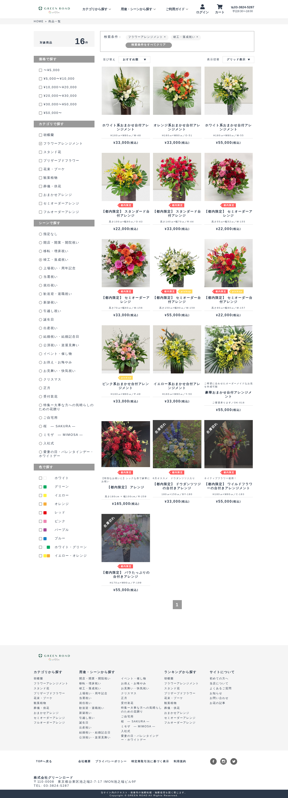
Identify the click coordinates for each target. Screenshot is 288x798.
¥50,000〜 (53, 113)
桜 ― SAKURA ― (59, 426)
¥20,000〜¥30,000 (60, 95)
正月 (46, 388)
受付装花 (50, 396)
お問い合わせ (219, 698)
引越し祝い (51, 311)
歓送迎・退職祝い (57, 294)
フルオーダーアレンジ (60, 212)
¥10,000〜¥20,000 (60, 87)
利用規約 (180, 761)
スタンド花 (51, 152)
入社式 (48, 443)
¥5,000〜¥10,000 (59, 78)
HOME (39, 21)
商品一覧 (54, 21)
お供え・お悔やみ (57, 362)
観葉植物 (50, 177)
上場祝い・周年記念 (59, 268)
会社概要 (84, 761)
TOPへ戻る (44, 761)
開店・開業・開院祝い (60, 242)
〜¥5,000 (52, 70)
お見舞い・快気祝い (59, 371)
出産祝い (50, 328)
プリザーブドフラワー (60, 160)
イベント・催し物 (57, 353)
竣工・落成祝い (55, 259)
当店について (219, 683)
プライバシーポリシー (111, 761)
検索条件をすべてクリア (148, 44)
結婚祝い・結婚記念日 (60, 336)
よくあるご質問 (221, 688)
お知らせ (216, 693)
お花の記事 (217, 703)
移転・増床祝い (55, 251)
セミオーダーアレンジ (60, 203)
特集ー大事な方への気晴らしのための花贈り (66, 407)
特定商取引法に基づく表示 (150, 761)
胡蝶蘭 (48, 135)
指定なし (50, 234)
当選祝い (50, 276)
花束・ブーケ (53, 169)
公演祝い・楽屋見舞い (60, 345)
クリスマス (51, 379)
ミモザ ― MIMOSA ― (62, 434)
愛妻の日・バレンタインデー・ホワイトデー (66, 454)
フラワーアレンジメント (62, 143)
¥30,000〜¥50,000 (60, 104)
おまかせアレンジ (57, 195)
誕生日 (48, 319)
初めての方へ (219, 678)
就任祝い (50, 285)
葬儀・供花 (51, 186)
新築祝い (50, 302)
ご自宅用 (50, 417)
